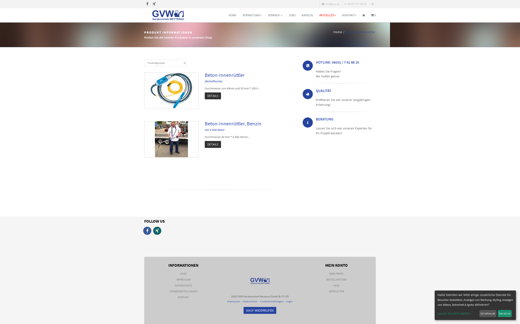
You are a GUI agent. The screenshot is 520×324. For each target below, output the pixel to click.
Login (289, 301)
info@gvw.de (332, 4)
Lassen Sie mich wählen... (455, 313)
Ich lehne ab (487, 313)
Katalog (307, 15)
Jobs (292, 15)
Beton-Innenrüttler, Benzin (233, 123)
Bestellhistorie (336, 279)
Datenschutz (183, 285)
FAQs (337, 285)
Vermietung (251, 15)
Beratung (324, 119)
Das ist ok (504, 313)
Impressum (184, 279)
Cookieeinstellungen (183, 291)
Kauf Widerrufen (260, 310)
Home (232, 15)
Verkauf (274, 15)
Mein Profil (336, 273)
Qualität (323, 90)
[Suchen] (373, 4)
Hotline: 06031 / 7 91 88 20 (337, 62)
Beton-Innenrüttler (225, 75)
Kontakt (348, 15)
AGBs (183, 273)
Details (212, 96)
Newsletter (336, 291)
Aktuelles (326, 15)
